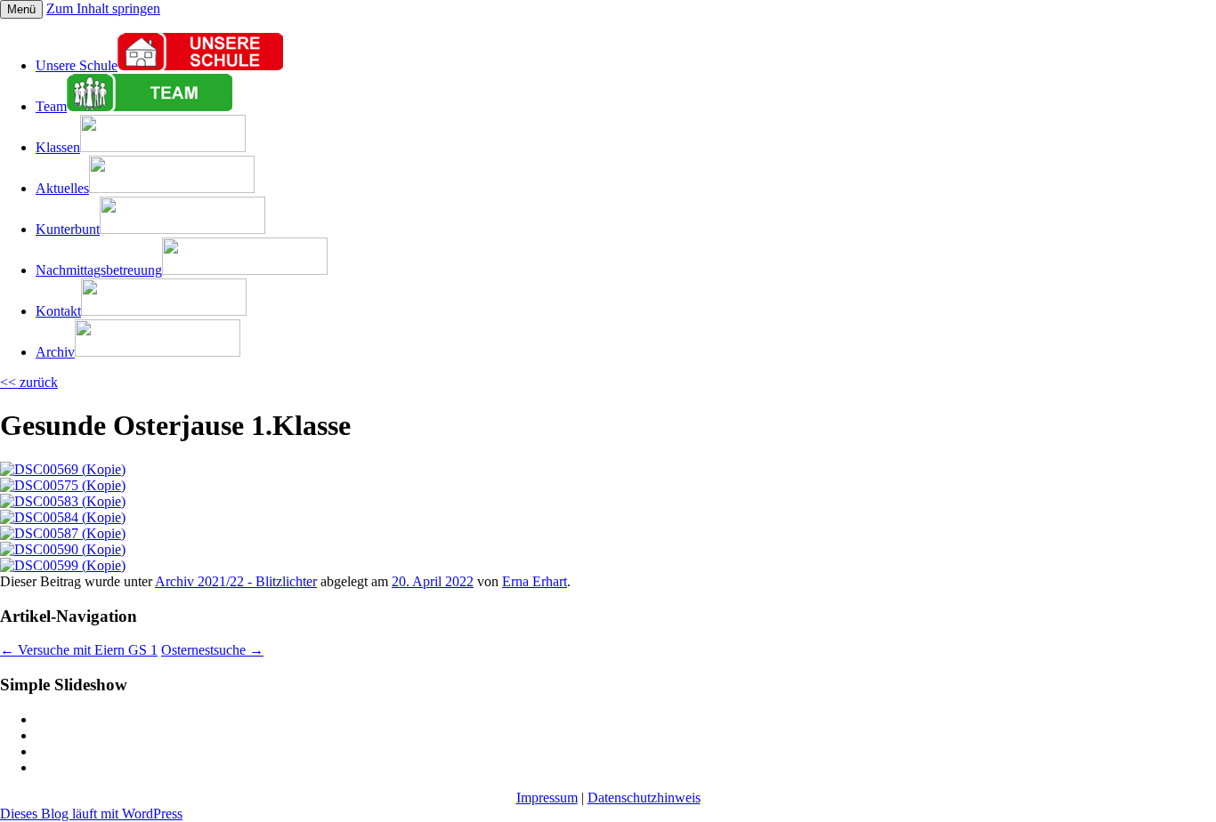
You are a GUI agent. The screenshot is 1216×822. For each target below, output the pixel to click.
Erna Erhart (534, 581)
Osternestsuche (212, 649)
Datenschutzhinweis (644, 797)
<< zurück (29, 382)
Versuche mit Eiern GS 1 (79, 649)
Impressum (547, 797)
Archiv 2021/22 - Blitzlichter (236, 581)
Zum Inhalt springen (103, 8)
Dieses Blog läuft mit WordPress (91, 813)
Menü (21, 9)
